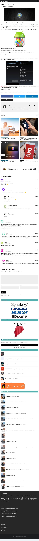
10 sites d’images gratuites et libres (12, 169)
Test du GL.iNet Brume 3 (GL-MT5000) (11, 378)
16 (15, 160)
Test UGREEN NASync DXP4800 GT (12, 407)
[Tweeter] (19, 96)
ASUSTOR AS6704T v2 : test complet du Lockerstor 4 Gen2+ (16, 413)
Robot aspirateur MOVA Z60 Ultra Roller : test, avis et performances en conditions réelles (20, 430)
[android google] (19, 14)
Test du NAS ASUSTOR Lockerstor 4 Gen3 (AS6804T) (15, 486)
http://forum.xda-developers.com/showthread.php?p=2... (20, 237)
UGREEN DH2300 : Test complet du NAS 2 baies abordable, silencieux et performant (20, 435)
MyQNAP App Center (4, 529)
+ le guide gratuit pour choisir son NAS (19, 347)
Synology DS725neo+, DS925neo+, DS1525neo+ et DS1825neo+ (15, 373)
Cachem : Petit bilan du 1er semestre (10, 513)
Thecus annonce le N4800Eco (27, 169)
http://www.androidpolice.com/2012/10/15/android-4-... (12, 226)
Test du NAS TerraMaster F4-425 (11, 441)
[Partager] (7, 96)
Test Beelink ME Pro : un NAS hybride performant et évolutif (16, 424)
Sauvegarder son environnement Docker (11, 508)
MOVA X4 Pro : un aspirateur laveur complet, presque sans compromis (17, 469)
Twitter (36, 498)
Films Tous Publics (4, 527)
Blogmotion (3, 524)
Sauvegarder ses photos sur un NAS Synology (8, 138)
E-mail (21, 285)
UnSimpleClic (3, 530)
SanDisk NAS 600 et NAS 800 (10, 514)
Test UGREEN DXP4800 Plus (11, 458)
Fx (9, 105)
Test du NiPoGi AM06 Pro (10, 475)
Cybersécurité (22, 160)
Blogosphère (2, 4)
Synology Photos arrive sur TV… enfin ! (7, 161)
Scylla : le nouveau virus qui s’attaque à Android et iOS (29, 161)
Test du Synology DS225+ (10, 452)
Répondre (36, 179)
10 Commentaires (12, 4)
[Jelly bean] (19, 39)
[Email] (7, 100)
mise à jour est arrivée (18, 24)
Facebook (6, 499)
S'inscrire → (19, 345)
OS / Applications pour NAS (4, 160)
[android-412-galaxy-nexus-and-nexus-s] (19, 73)
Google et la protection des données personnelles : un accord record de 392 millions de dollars (28, 139)
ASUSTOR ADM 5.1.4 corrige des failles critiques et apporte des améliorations (17, 368)
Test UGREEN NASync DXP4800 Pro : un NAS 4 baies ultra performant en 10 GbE (19, 418)
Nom (1, 285)
